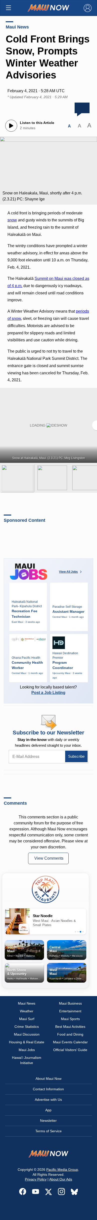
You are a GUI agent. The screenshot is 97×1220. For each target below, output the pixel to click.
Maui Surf (26, 1019)
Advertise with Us (48, 1100)
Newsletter (48, 1121)
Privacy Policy (36, 1179)
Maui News (17, 26)
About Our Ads (60, 1179)
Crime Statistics (26, 1027)
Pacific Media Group (62, 1170)
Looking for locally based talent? (48, 690)
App (48, 1110)
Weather (26, 1011)
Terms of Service (48, 1131)
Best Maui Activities (70, 1027)
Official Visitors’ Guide (70, 1050)
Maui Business (70, 1003)
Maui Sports (70, 1019)
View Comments (48, 858)
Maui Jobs (27, 1050)
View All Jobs (68, 572)
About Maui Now (48, 1079)
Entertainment (70, 1011)
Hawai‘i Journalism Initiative (26, 1060)
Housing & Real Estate (26, 1042)
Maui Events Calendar (70, 1042)
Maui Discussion (27, 1034)
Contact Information (48, 1089)
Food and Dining (70, 1034)
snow (12, 220)
